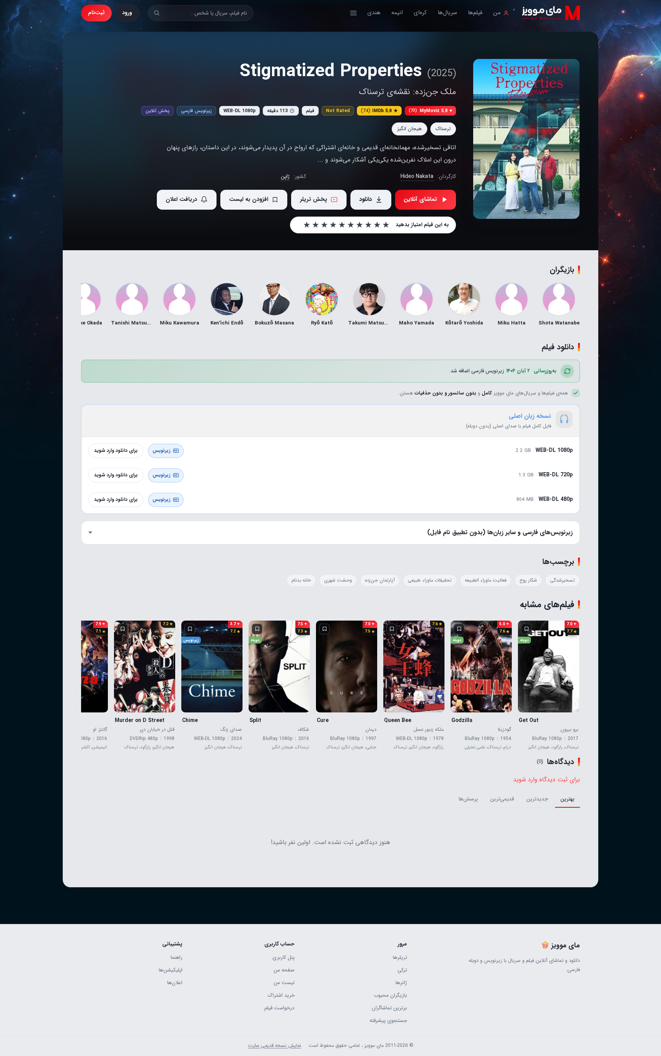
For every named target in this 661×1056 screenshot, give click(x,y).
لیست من (284, 983)
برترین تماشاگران (389, 1008)
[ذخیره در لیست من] (526, 629)
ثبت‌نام (96, 12)
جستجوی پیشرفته (388, 1021)
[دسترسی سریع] (353, 13)
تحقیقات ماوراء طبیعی (430, 580)
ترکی (402, 970)
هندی (374, 12)
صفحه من (284, 970)
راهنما (176, 957)
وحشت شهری (338, 580)
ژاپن (285, 176)
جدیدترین (537, 799)
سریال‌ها (447, 12)
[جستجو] (156, 13)
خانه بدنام (301, 580)
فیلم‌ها (475, 12)
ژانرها (401, 983)
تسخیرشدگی (562, 580)
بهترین (567, 799)
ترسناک (443, 129)
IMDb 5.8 (379, 110)
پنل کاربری (283, 957)
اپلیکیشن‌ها (170, 970)
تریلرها (400, 957)
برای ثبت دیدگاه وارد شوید (546, 779)
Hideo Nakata (417, 176)
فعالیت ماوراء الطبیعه (485, 580)
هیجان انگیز (409, 129)
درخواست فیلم (279, 1008)
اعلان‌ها (174, 983)
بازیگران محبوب (390, 995)
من (497, 12)
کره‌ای (420, 12)
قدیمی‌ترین (502, 799)
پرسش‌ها (468, 799)
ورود (127, 12)
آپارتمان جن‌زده (380, 580)
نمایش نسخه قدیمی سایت (274, 1045)
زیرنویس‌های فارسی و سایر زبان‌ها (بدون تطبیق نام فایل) (500, 532)
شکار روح (528, 580)
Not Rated (338, 110)
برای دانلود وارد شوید (116, 451)
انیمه (397, 12)
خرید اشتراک (281, 995)
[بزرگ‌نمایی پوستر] (526, 139)
